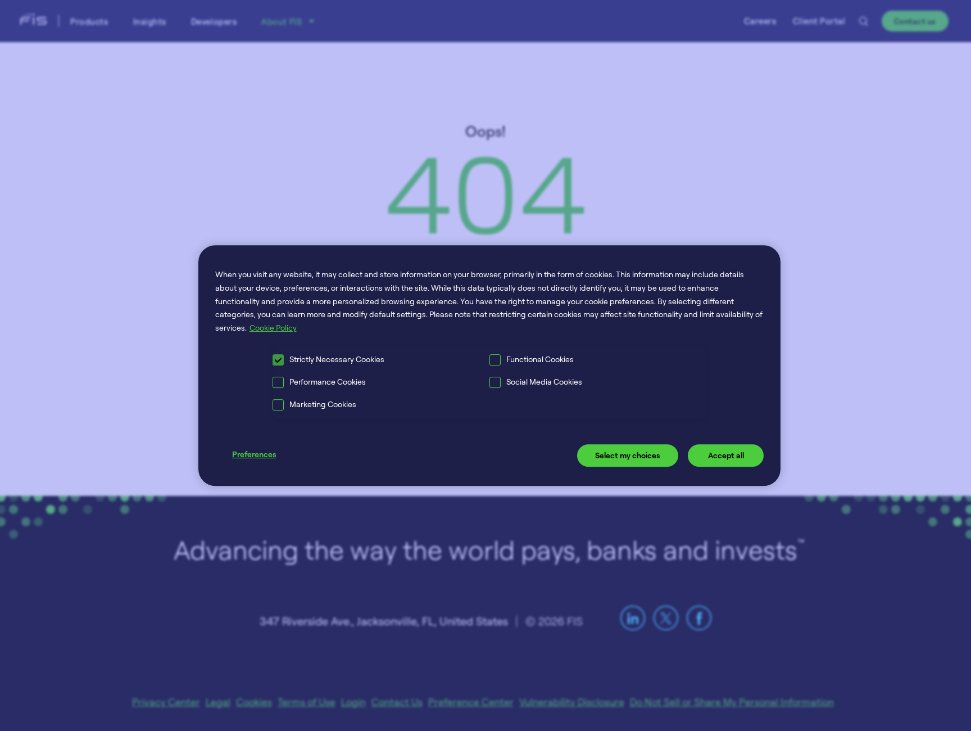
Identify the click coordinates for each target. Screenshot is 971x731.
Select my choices (627, 455)
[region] (489, 365)
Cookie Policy (273, 327)
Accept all (726, 455)
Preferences (254, 454)
